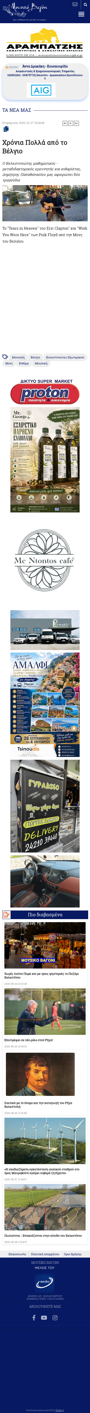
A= (76, 123)
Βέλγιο (35, 357)
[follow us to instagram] (55, 1318)
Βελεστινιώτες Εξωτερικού (65, 357)
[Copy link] (6, 129)
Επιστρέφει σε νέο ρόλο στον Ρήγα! (28, 1040)
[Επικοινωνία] (75, 4)
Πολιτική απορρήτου (45, 1254)
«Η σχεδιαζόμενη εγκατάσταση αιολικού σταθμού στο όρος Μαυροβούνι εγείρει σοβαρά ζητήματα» (41, 1171)
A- (70, 123)
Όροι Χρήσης (73, 1254)
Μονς (9, 363)
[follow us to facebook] (34, 1318)
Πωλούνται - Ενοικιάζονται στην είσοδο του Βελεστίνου (43, 1235)
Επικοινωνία (17, 1254)
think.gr (59, 1410)
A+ (64, 123)
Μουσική (18, 357)
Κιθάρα (24, 363)
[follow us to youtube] (44, 1318)
